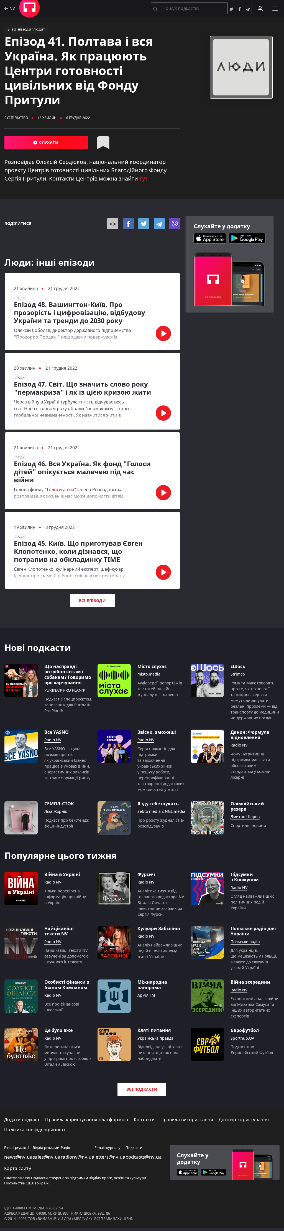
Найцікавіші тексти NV (59, 931)
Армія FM (146, 995)
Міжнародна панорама (152, 984)
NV (11, 8)
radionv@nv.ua (77, 1157)
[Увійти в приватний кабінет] (260, 8)
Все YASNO (56, 732)
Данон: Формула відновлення (250, 735)
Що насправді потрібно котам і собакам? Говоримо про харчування (67, 674)
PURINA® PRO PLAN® (64, 690)
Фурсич (146, 874)
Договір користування (244, 1120)
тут (143, 178)
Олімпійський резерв (247, 806)
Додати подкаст (22, 1120)
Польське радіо (245, 942)
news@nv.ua (18, 1157)
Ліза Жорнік (55, 811)
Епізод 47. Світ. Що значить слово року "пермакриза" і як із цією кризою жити (82, 388)
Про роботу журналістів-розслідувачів (160, 823)
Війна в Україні (62, 874)
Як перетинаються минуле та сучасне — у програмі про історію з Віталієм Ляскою (67, 1055)
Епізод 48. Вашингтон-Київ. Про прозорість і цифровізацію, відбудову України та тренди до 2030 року (79, 312)
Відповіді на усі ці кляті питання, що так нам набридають (159, 1052)
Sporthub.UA (242, 1038)
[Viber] (174, 223)
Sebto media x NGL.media (161, 811)
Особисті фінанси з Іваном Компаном (66, 984)
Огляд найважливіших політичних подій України (252, 902)
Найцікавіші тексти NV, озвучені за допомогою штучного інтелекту (66, 956)
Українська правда (155, 1038)
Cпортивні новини (248, 825)
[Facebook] (128, 223)
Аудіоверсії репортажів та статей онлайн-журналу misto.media (159, 688)
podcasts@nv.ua (144, 1157)
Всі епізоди (92, 600)
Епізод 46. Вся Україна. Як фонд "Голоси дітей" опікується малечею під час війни (82, 472)
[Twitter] (143, 223)
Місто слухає (152, 666)
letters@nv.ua (110, 1157)
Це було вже (58, 1030)
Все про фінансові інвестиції (61, 1006)
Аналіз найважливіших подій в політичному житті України (159, 950)
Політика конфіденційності (34, 1130)
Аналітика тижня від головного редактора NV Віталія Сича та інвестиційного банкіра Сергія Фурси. (160, 902)
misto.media (148, 674)
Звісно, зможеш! (156, 732)
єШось (238, 666)
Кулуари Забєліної (158, 928)
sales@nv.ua (47, 1157)
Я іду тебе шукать (158, 803)
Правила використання (186, 1120)
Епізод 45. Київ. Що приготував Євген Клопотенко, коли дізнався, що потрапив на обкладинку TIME (78, 551)
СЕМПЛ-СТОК (59, 803)
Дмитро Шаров (245, 816)
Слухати (48, 142)
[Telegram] (159, 223)
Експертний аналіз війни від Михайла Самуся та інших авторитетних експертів (254, 1007)
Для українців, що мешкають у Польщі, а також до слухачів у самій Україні (254, 959)
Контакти (144, 1120)
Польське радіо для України (253, 931)
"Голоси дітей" (60, 489)
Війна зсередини (250, 982)
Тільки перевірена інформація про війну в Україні (65, 896)
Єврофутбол (245, 1030)
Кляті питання (154, 1030)
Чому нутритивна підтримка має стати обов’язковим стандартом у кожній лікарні (250, 765)
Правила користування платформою (86, 1120)
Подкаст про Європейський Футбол (252, 1049)
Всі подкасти (141, 1089)
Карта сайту (17, 1168)
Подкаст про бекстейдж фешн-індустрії (66, 823)
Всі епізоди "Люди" (28, 29)
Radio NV (52, 740)
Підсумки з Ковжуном (245, 877)
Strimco (238, 674)
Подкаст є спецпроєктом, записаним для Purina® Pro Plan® (68, 704)
